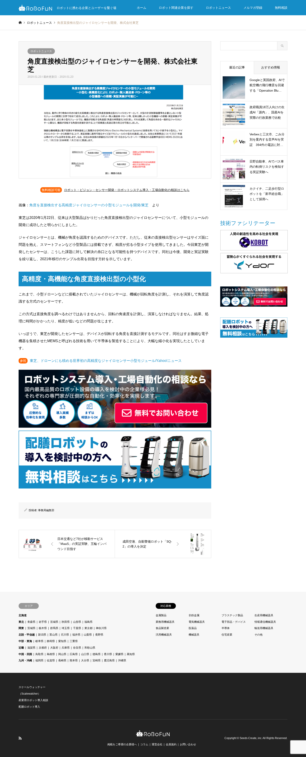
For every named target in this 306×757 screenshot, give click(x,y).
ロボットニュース (218, 7)
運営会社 (157, 744)
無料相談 (281, 7)
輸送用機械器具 (263, 628)
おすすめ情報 (270, 67)
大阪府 (54, 647)
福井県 (76, 634)
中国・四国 (25, 654)
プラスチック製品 (232, 615)
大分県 (85, 660)
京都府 (43, 647)
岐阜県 (39, 641)
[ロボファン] (153, 734)
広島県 (74, 654)
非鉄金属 (194, 615)
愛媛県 (119, 654)
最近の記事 (237, 67)
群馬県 (54, 628)
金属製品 (161, 615)
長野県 (99, 634)
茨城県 (31, 628)
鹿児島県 (109, 660)
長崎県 (62, 660)
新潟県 (42, 634)
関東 (21, 628)
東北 (21, 621)
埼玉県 (66, 628)
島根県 (51, 654)
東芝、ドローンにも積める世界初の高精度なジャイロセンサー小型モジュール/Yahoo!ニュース (106, 361)
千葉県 (77, 628)
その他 (258, 634)
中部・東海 (25, 641)
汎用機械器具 (164, 634)
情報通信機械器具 (265, 621)
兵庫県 (66, 647)
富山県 (54, 634)
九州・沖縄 (25, 660)
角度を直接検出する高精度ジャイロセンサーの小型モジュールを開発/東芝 (89, 205)
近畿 (21, 647)
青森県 (31, 621)
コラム (144, 744)
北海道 (23, 615)
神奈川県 (101, 628)
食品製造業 (162, 628)
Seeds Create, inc (250, 738)
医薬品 (193, 628)
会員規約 (171, 744)
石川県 (65, 634)
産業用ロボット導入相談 (33, 700)
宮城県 (54, 621)
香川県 (108, 654)
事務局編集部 (46, 510)
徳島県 (97, 654)
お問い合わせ (188, 744)
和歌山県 (89, 647)
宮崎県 (97, 660)
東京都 (88, 628)
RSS (20, 738)
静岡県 (51, 641)
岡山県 (62, 654)
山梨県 (88, 634)
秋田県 (66, 621)
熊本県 (74, 660)
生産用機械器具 (263, 615)
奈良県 (77, 647)
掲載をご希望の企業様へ (122, 744)
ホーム (141, 7)
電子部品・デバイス (234, 621)
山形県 (77, 621)
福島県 (88, 621)
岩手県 (43, 621)
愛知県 (62, 641)
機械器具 (194, 634)
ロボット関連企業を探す (176, 7)
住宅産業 (227, 634)
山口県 (85, 654)
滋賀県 (31, 647)
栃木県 (43, 628)
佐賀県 (51, 660)
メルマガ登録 (253, 7)
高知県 (131, 654)
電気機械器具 (197, 621)
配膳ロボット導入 (29, 706)
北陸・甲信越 (27, 634)
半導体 (226, 628)
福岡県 (39, 660)
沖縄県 (122, 660)
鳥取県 (39, 654)
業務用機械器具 (165, 621)
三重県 (74, 641)
